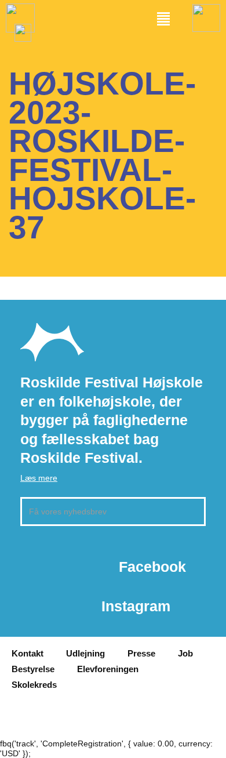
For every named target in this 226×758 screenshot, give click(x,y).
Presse (141, 653)
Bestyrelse (33, 669)
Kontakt (27, 653)
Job (185, 653)
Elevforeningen (107, 669)
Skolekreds (34, 685)
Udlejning (85, 653)
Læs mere (38, 478)
